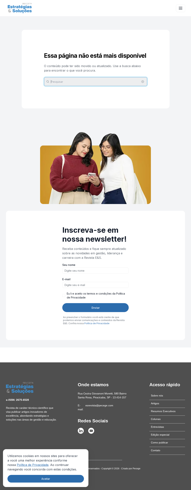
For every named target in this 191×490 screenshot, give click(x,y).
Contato (155, 450)
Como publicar (159, 442)
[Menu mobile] (180, 8)
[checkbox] (63, 295)
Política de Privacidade (32, 465)
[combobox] (95, 81)
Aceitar (45, 478)
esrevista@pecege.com (99, 405)
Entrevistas (157, 426)
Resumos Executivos (163, 411)
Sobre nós (157, 395)
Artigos (155, 403)
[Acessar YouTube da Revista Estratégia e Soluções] (91, 431)
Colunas (156, 419)
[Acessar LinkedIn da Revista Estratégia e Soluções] (81, 431)
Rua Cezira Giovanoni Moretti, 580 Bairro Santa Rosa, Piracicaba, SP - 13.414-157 (102, 395)
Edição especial (160, 434)
